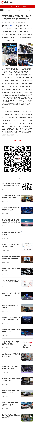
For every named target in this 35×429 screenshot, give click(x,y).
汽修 (24, 6)
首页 (3, 6)
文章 (10, 6)
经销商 (10, 26)
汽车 (11, 2)
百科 (31, 6)
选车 (17, 6)
